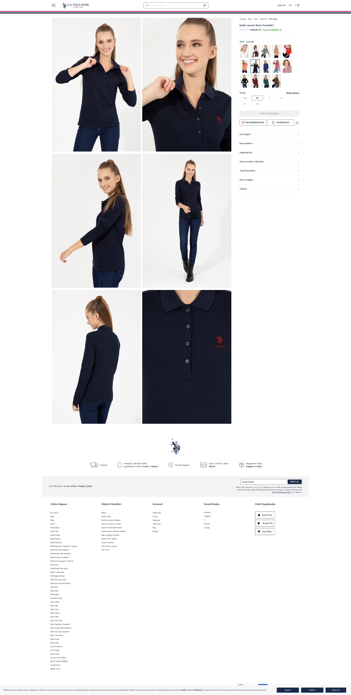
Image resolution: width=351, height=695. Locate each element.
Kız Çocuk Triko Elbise (58, 657)
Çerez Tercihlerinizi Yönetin (111, 524)
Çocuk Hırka (54, 654)
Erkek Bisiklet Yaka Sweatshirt (60, 553)
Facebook (207, 512)
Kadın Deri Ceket (56, 620)
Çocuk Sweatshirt (56, 646)
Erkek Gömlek (55, 535)
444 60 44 (105, 550)
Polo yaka (273, 19)
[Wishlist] (290, 5)
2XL (257, 104)
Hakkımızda (157, 513)
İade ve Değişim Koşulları (110, 535)
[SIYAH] (244, 81)
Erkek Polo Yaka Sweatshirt (59, 550)
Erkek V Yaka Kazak (57, 572)
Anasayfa (243, 19)
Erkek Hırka (54, 565)
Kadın (250, 19)
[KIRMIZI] (287, 51)
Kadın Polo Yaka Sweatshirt (59, 631)
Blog (154, 527)
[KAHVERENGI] (276, 51)
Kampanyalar (54, 527)
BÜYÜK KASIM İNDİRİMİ (59, 661)
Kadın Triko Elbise (56, 635)
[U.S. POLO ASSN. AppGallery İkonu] (278, 531)
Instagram (207, 516)
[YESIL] (266, 81)
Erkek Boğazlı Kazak (57, 576)
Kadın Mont (54, 609)
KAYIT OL (294, 481)
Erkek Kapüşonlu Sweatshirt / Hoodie (63, 546)
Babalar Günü (55, 669)
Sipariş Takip (106, 516)
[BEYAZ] (244, 51)
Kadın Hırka (54, 643)
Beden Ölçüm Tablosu (109, 539)
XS (257, 98)
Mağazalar (156, 520)
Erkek (52, 520)
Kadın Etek (54, 605)
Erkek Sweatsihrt (56, 542)
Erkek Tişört (54, 531)
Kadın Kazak (54, 639)
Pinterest (207, 524)
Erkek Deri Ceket (56, 598)
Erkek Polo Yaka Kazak (58, 579)
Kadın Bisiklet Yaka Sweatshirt (60, 628)
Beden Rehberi (292, 93)
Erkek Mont (54, 587)
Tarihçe (155, 516)
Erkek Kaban (54, 594)
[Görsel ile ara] (204, 5)
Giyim (256, 19)
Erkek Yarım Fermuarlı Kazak (60, 583)
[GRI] (255, 51)
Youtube (207, 528)
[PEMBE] (276, 66)
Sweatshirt (263, 19)
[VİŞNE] (255, 81)
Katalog (155, 531)
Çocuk (52, 524)
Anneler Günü (55, 665)
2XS (245, 98)
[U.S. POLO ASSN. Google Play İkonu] (278, 523)
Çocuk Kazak (54, 650)
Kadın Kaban (55, 613)
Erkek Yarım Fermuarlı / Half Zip (61, 561)
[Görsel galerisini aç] (96, 85)
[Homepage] (75, 5)
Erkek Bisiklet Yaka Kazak (59, 568)
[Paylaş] (297, 122)
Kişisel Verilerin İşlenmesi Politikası (114, 531)
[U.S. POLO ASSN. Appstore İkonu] (278, 515)
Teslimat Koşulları (108, 542)
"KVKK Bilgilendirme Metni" (282, 492)
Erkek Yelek (54, 591)
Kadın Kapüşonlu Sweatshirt (60, 624)
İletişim (104, 513)
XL (245, 104)
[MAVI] (266, 66)
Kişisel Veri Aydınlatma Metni (112, 527)
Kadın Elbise (54, 602)
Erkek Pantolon (55, 539)
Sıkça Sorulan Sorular (109, 546)
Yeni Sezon (54, 513)
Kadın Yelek (54, 617)
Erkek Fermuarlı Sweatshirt (59, 557)
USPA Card (157, 524)
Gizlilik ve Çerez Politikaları (111, 520)
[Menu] (53, 5)
